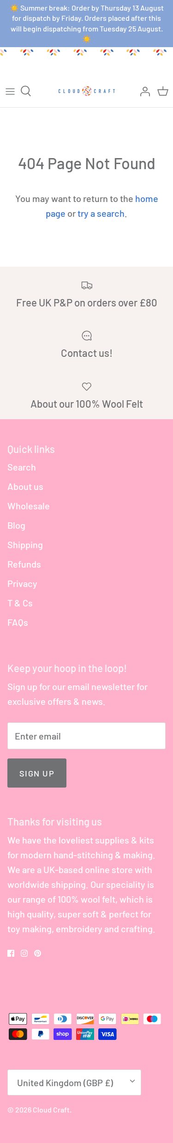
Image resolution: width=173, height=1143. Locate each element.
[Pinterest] (37, 953)
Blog (16, 525)
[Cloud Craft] (87, 91)
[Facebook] (10, 953)
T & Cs (20, 602)
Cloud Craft (51, 1109)
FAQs (17, 622)
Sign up (36, 773)
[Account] (142, 91)
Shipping (25, 544)
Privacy (22, 583)
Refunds (24, 563)
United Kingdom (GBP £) (65, 1082)
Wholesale (28, 505)
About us (25, 486)
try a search (101, 213)
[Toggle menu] (10, 91)
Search (21, 466)
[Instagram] (24, 953)
